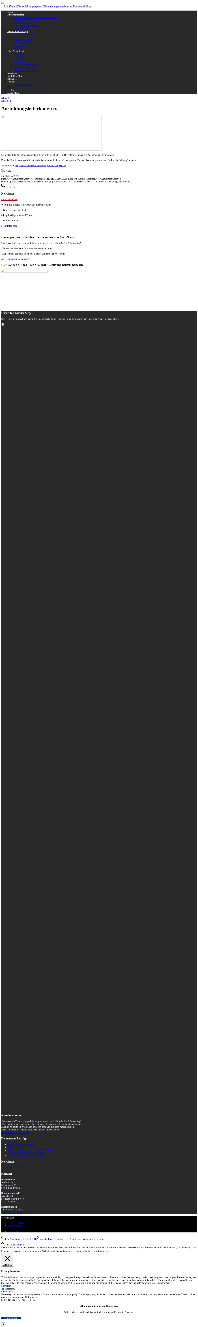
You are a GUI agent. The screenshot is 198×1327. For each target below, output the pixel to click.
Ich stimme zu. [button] (101, 1251)
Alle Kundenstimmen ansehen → (17, 1132)
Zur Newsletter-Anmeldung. (15, 1167)
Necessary (10, 1288)
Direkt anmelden (9, 199)
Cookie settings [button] (82, 1251)
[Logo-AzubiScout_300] (46, 6)
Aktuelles (6, 98)
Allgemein (6, 101)
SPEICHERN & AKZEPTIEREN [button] (18, 1300)
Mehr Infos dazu (9, 225)
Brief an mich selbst (17, 1147)
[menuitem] (102, 12)
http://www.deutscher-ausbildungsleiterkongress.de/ (40, 165)
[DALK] (51, 149)
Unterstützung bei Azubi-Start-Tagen (25, 1153)
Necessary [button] (6, 1285)
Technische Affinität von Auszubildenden (27, 1155)
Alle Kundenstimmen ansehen (15, 259)
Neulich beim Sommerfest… (21, 1144)
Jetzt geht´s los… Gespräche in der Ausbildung (30, 1150)
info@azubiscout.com (12, 1212)
